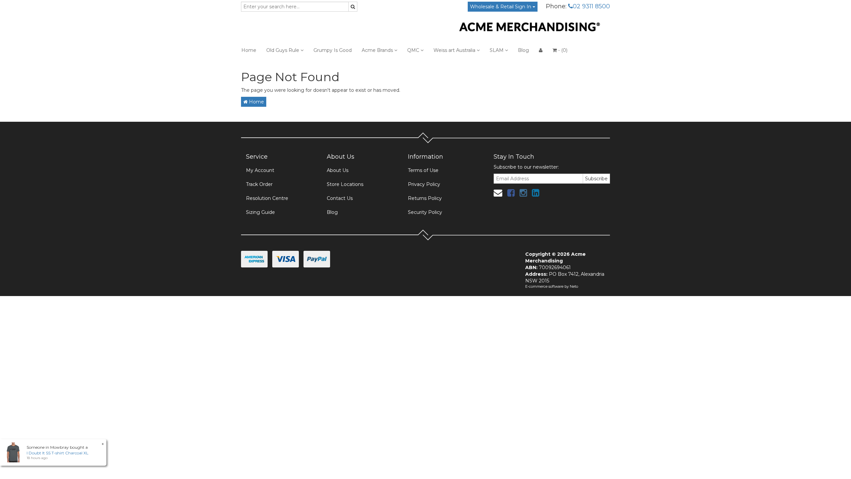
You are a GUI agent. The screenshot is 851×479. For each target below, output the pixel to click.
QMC (414, 50)
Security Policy (425, 212)
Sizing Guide (260, 212)
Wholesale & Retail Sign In (501, 7)
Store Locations (345, 184)
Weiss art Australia (455, 50)
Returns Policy (425, 198)
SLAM (497, 50)
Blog (523, 50)
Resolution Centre (267, 198)
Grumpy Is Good (332, 50)
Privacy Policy (424, 184)
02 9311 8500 (591, 6)
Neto (574, 286)
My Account (260, 170)
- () (562, 50)
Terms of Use (423, 170)
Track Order (259, 184)
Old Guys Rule (283, 50)
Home (248, 50)
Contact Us (340, 198)
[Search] (352, 7)
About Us (337, 170)
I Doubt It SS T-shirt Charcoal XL (57, 452)
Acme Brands (378, 50)
